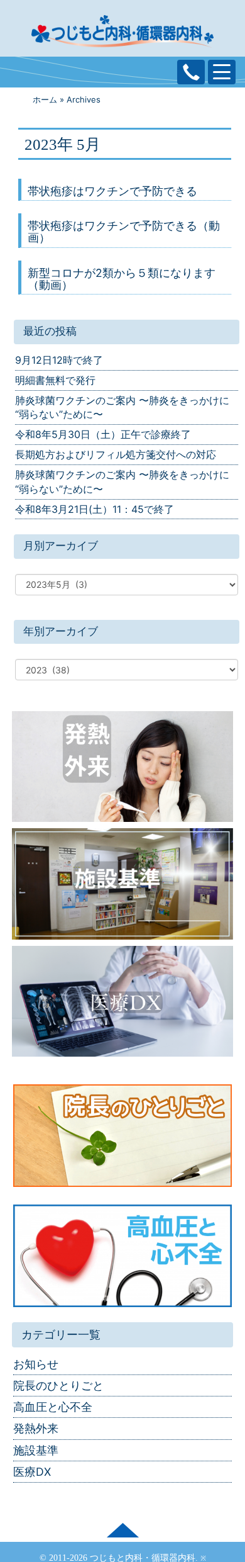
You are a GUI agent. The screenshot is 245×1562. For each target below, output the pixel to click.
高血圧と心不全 (52, 1406)
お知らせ (35, 1364)
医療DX (32, 1471)
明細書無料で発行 (55, 380)
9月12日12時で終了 (59, 360)
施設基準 (35, 1450)
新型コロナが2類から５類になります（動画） (121, 278)
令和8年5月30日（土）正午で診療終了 (103, 434)
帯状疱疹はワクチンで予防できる (112, 191)
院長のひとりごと (58, 1385)
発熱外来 (35, 1428)
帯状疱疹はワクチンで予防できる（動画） (124, 231)
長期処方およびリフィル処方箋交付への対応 (115, 454)
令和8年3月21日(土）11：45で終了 (94, 509)
